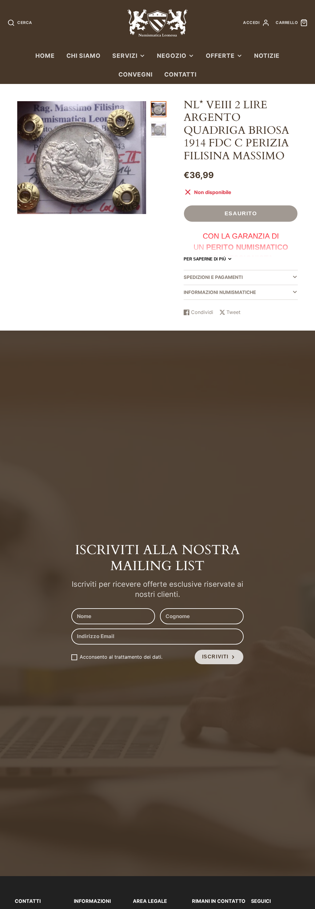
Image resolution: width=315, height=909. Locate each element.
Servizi (125, 55)
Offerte (220, 55)
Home (45, 55)
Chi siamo (83, 55)
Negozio (171, 55)
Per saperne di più (205, 259)
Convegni (135, 74)
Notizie (267, 55)
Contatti (180, 74)
